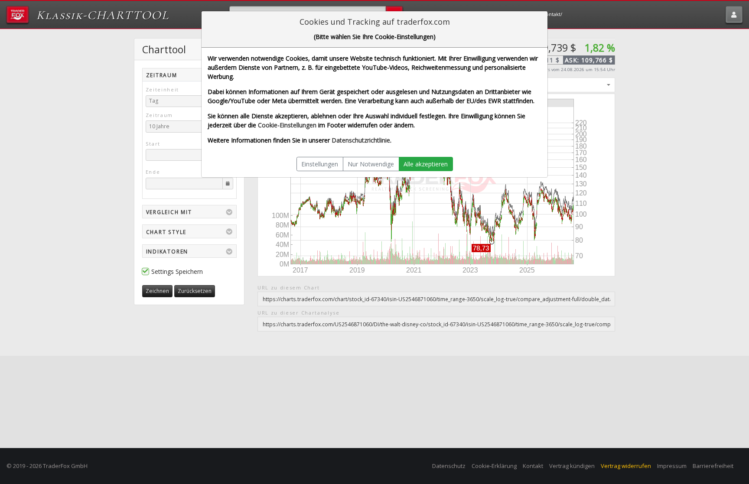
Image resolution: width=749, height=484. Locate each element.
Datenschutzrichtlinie (361, 140)
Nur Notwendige (371, 164)
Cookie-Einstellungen (287, 125)
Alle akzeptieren (426, 164)
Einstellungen (319, 164)
